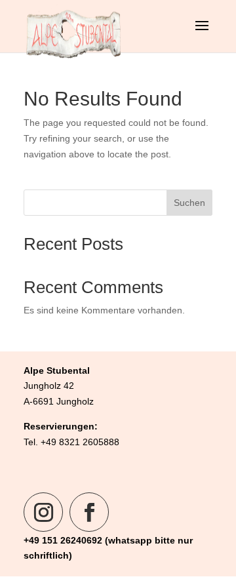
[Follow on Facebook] (89, 512)
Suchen (189, 202)
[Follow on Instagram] (43, 512)
